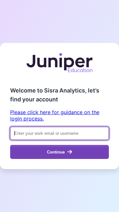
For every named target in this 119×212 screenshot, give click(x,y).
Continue (56, 152)
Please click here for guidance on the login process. (54, 115)
